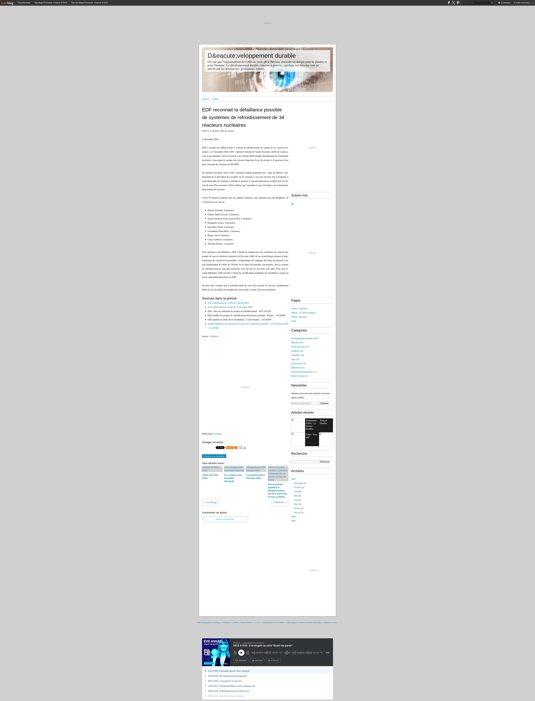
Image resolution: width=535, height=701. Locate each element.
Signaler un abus (246, 622)
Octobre (297, 487)
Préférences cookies (330, 622)
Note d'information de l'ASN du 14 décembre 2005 (230, 306)
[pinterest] (458, 2)
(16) (298, 363)
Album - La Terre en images (303, 312)
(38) (297, 350)
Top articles (226, 622)
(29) (297, 354)
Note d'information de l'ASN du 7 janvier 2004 (228, 302)
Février (297, 508)
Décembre (298, 483)
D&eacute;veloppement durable (252, 55)
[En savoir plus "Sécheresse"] (326, 439)
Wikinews (214, 336)
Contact (215, 98)
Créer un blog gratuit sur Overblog (208, 622)
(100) (304, 338)
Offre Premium (292, 622)
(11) (303, 371)
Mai (295, 495)
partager (259, 660)
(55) (300, 346)
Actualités (217, 433)
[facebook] (449, 2)
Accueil (205, 98)
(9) (299, 375)
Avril (296, 499)
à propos (275, 660)
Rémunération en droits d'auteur (273, 622)
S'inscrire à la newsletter (214, 456)
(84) (297, 342)
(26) (295, 359)
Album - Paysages (299, 316)
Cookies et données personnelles (310, 622)
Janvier (297, 512)
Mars (296, 503)
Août (296, 491)
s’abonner (243, 660)
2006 (293, 516)
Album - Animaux (299, 308)
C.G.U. (257, 622)
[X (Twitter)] (453, 2)
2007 (293, 478)
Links (293, 320)
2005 (293, 520)
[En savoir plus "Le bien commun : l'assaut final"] (298, 425)
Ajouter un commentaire (225, 519)
